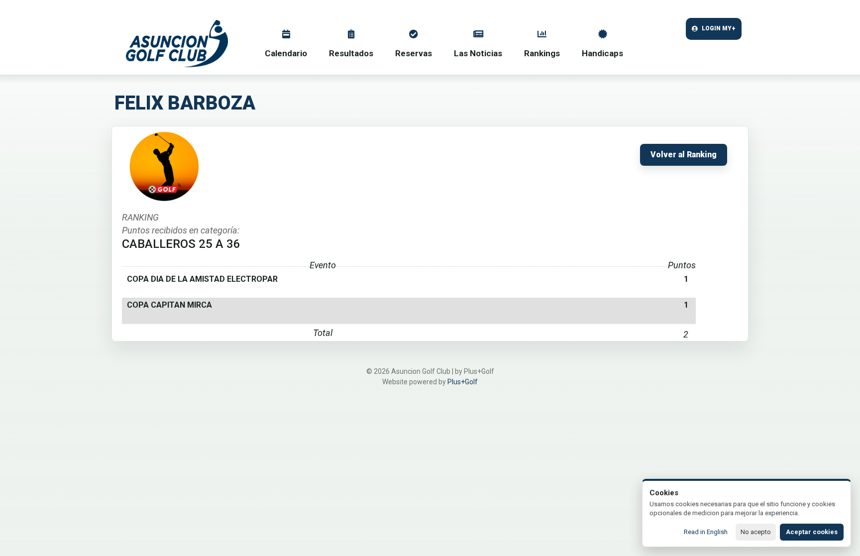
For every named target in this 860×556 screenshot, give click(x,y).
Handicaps (602, 53)
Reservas (413, 53)
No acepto (756, 532)
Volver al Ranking (683, 154)
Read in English (706, 532)
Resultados (351, 53)
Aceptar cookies (812, 532)
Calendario (286, 53)
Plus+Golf (462, 382)
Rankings (542, 53)
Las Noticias (478, 53)
